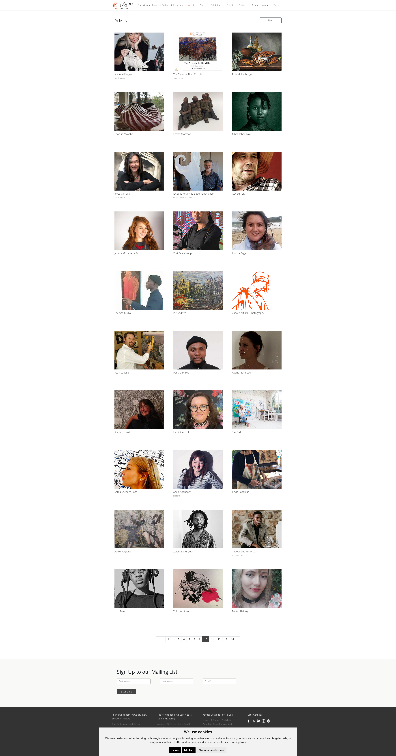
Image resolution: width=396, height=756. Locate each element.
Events (230, 5)
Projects (243, 5)
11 (212, 639)
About (265, 5)
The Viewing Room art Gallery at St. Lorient (161, 5)
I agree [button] (175, 750)
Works (203, 5)
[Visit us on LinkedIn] (258, 721)
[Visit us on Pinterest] (268, 721)
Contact (277, 5)
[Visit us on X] (253, 721)
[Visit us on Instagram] (263, 721)
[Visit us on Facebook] (248, 721)
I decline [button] (188, 750)
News (255, 5)
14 (232, 639)
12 (219, 639)
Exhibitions (216, 5)
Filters (270, 20)
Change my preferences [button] (211, 750)
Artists (191, 5)
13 (225, 639)
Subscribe (126, 691)
